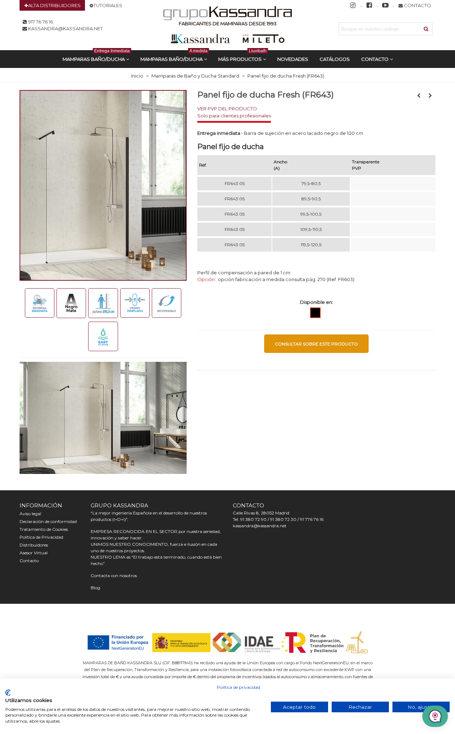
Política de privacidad (238, 687)
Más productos (242, 56)
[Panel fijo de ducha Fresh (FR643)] (103, 185)
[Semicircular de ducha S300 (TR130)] (418, 95)
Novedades (292, 59)
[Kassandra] (227, 14)
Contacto (375, 59)
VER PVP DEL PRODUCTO (227, 108)
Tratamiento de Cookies (44, 529)
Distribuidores (34, 545)
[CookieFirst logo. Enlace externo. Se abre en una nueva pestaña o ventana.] (8, 693)
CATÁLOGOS (335, 59)
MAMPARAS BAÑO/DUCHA (96, 56)
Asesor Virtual (34, 552)
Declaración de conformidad (48, 521)
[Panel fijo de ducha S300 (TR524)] (430, 95)
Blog (95, 587)
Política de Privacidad (41, 537)
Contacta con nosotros (114, 575)
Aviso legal (30, 513)
